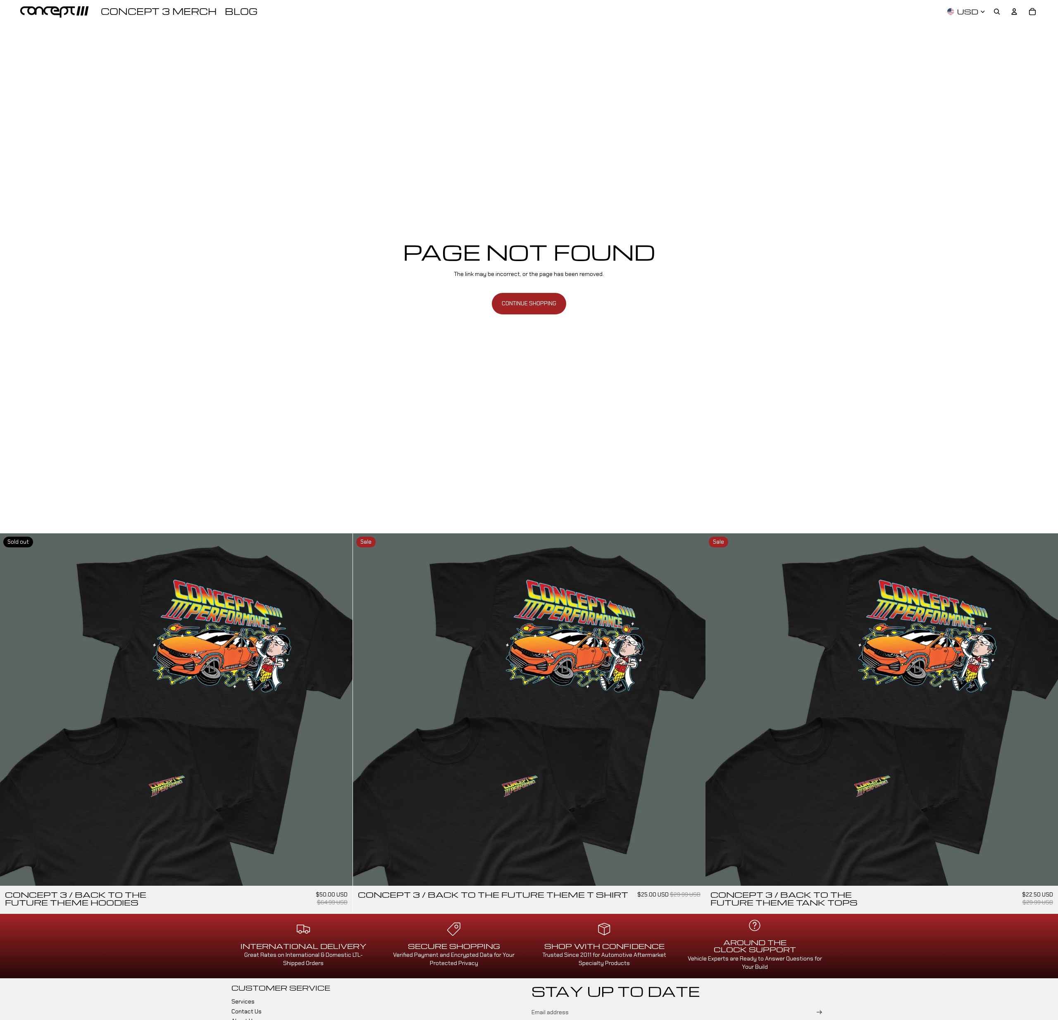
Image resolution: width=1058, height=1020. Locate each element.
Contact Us (246, 1011)
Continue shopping (529, 303)
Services (243, 1001)
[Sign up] (819, 1012)
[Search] (997, 11)
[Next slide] (340, 709)
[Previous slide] (12, 709)
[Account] (1014, 11)
